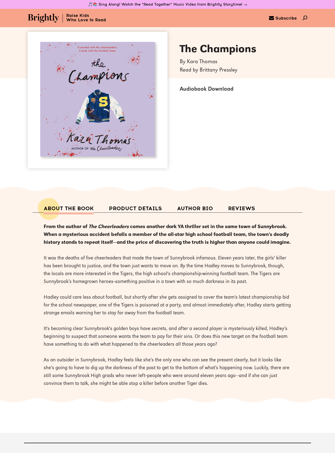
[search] (305, 18)
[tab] (69, 209)
